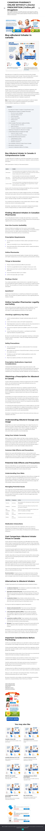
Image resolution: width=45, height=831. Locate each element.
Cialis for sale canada (10, 775)
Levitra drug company (10, 689)
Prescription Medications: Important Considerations (21, 128)
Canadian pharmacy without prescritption (30, 776)
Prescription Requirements (16, 114)
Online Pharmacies (15, 116)
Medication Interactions (15, 141)
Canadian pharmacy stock (30, 757)
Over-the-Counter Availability (17, 113)
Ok (22, 829)
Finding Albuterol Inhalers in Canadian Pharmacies (19, 111)
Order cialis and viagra (10, 683)
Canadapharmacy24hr (29, 739)
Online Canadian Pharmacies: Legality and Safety (19, 123)
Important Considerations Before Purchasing (18, 147)
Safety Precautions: (15, 126)
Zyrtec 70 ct (8, 686)
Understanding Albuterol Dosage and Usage (18, 131)
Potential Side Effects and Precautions (16, 136)
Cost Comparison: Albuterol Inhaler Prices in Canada (19, 143)
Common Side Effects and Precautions (19, 134)
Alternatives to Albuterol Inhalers (15, 145)
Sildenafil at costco (9, 687)
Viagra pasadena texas (10, 685)
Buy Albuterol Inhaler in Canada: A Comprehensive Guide (21, 109)
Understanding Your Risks (16, 138)
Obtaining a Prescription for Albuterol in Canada (19, 129)
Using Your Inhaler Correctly (16, 133)
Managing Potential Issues (16, 140)
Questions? (13, 121)
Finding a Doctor (14, 119)
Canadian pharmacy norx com (12, 757)
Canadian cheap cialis (10, 739)
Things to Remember (15, 118)
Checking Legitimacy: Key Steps (17, 124)
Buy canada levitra (28, 795)
